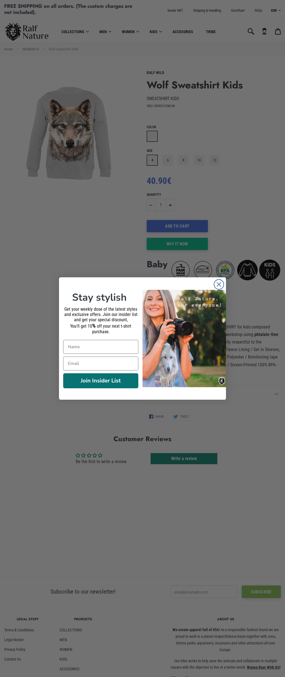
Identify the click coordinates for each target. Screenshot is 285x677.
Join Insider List (101, 380)
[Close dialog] (219, 284)
